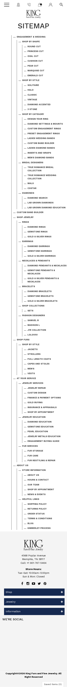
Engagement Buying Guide (43, 441)
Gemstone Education (40, 426)
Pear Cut (33, 66)
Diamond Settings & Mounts (45, 124)
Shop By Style (30, 80)
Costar (31, 188)
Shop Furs (23, 339)
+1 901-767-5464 (37, 562)
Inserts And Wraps (39, 153)
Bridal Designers (32, 162)
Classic (32, 95)
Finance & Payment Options (44, 397)
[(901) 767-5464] (29, 4)
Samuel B (33, 320)
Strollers (33, 354)
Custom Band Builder (40, 143)
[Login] (50, 4)
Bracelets (28, 286)
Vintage (32, 99)
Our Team (33, 484)
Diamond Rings (36, 227)
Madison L (33, 325)
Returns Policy (37, 509)
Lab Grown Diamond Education (46, 207)
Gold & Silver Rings (39, 236)
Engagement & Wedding (31, 37)
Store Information (34, 470)
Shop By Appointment (40, 412)
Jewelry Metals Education (43, 436)
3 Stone (32, 109)
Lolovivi (32, 335)
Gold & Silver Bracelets (42, 301)
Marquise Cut (35, 70)
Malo (30, 183)
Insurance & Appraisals (42, 407)
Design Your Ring (37, 119)
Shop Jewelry (25, 217)
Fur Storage (35, 451)
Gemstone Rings (37, 231)
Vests (31, 373)
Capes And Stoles (38, 364)
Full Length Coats (39, 359)
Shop (9, 592)
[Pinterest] (44, 583)
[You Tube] (33, 583)
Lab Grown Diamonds (40, 202)
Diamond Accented (39, 104)
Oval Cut (33, 56)
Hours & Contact (38, 480)
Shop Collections (33, 305)
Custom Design (36, 393)
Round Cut (34, 46)
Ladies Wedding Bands (41, 138)
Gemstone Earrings (39, 251)
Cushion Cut (35, 61)
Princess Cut (35, 51)
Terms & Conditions (39, 518)
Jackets (32, 349)
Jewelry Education (34, 417)
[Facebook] (22, 583)
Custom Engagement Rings (44, 128)
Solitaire (33, 85)
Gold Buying (35, 402)
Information (13, 611)
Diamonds (28, 193)
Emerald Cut (35, 75)
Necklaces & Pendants (36, 260)
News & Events (36, 494)
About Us (22, 465)
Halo (30, 90)
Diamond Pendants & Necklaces (47, 265)
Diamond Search (37, 198)
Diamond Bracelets (39, 291)
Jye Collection (36, 330)
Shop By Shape (31, 41)
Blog (30, 523)
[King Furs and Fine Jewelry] (33, 14)
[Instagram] (27, 583)
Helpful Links (30, 499)
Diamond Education (39, 422)
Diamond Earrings (38, 246)
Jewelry (10, 601)
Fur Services (30, 446)
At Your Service (26, 378)
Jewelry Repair (36, 388)
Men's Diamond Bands (40, 157)
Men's (30, 368)
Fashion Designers (33, 315)
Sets (30, 310)
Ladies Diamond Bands (41, 148)
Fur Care (32, 455)
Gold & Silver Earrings (41, 256)
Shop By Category (33, 114)
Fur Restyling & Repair (41, 460)
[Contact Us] (18, 4)
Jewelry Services (32, 383)
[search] (61, 4)
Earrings (27, 241)
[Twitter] (39, 583)
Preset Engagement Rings (43, 133)
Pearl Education (37, 431)
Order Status (36, 513)
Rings (25, 222)
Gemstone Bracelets (40, 296)
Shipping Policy (37, 504)
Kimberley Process (39, 528)
